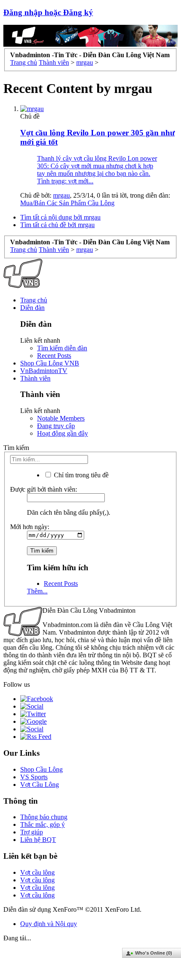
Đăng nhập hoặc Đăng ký (48, 12)
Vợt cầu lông (37, 872)
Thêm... (37, 591)
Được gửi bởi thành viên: (43, 489)
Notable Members (61, 418)
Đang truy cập (56, 425)
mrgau (61, 195)
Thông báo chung (43, 816)
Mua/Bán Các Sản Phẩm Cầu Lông (67, 202)
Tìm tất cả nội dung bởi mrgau (60, 217)
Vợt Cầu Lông (39, 784)
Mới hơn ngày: (29, 526)
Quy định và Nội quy (48, 923)
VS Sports (34, 777)
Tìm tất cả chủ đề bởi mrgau (57, 224)
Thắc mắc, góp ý (42, 824)
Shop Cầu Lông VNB (49, 363)
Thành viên (35, 378)
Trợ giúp (31, 832)
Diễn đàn (32, 307)
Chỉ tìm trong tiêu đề (80, 475)
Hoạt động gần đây (62, 433)
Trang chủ (33, 300)
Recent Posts (54, 355)
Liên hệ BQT (38, 839)
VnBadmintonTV (43, 370)
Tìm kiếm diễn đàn (62, 348)
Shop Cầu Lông (41, 769)
